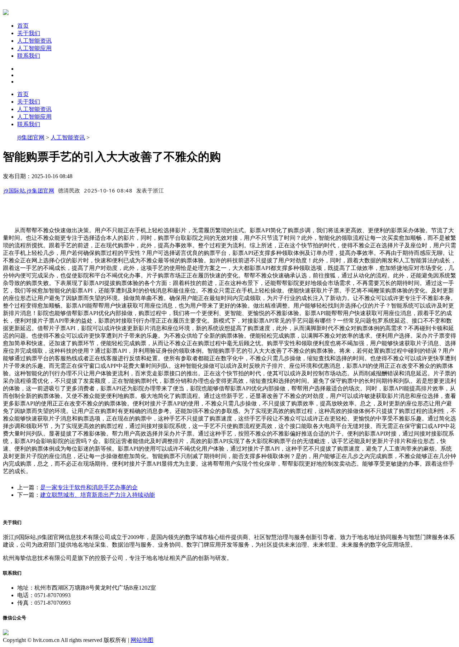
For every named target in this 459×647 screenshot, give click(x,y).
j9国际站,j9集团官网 (29, 190)
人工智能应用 (34, 48)
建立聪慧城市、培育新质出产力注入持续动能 (97, 495)
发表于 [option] (150, 190)
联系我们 (28, 56)
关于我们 (28, 33)
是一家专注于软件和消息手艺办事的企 (89, 487)
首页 (23, 26)
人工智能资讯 (34, 41)
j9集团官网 (30, 137)
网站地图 (142, 640)
